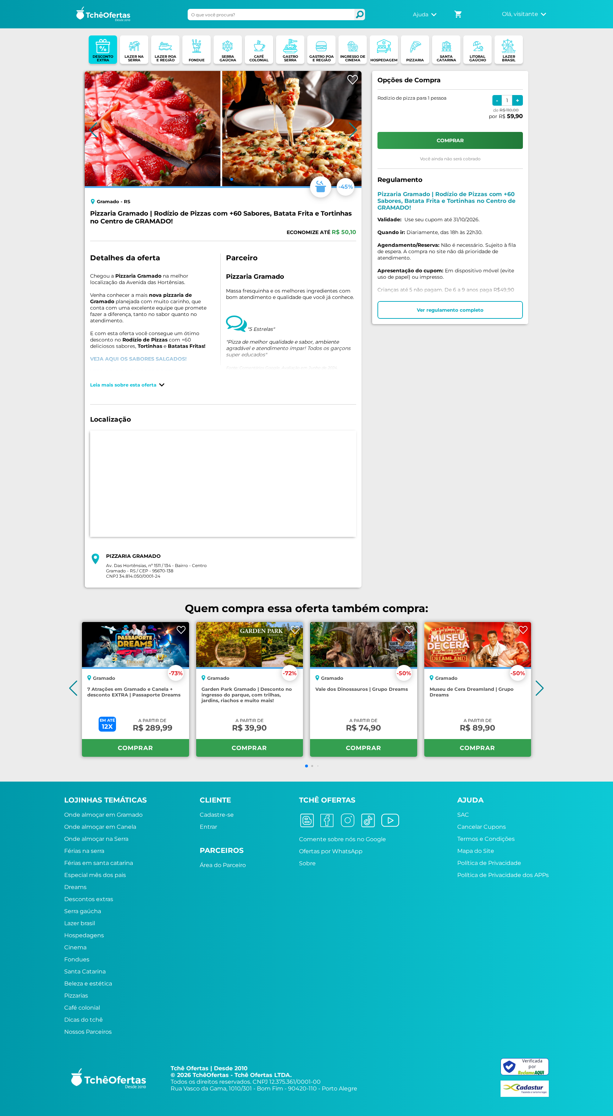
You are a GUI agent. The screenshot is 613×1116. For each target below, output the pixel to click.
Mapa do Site (475, 851)
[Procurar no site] (359, 14)
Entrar (208, 826)
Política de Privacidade (489, 863)
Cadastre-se (217, 814)
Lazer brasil (79, 923)
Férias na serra (84, 851)
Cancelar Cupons (481, 826)
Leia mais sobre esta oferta (123, 385)
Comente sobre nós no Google (342, 839)
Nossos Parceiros (88, 1031)
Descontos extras (88, 899)
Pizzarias (76, 995)
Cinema (75, 947)
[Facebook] (329, 821)
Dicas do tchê (83, 1019)
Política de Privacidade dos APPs (503, 875)
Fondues (76, 959)
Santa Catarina (85, 971)
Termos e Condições (486, 838)
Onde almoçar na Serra (96, 838)
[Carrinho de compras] (458, 12)
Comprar (135, 747)
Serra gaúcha (82, 911)
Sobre (307, 863)
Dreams (75, 887)
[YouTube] (392, 821)
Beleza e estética (88, 983)
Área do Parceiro (223, 865)
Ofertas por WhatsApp (331, 851)
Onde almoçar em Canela (100, 826)
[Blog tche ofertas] (309, 821)
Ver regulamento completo (450, 310)
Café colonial (82, 1007)
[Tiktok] (370, 821)
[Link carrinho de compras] (458, 14)
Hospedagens (84, 935)
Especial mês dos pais (95, 875)
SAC (463, 814)
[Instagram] (349, 821)
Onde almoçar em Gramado (103, 814)
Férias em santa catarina (98, 863)
